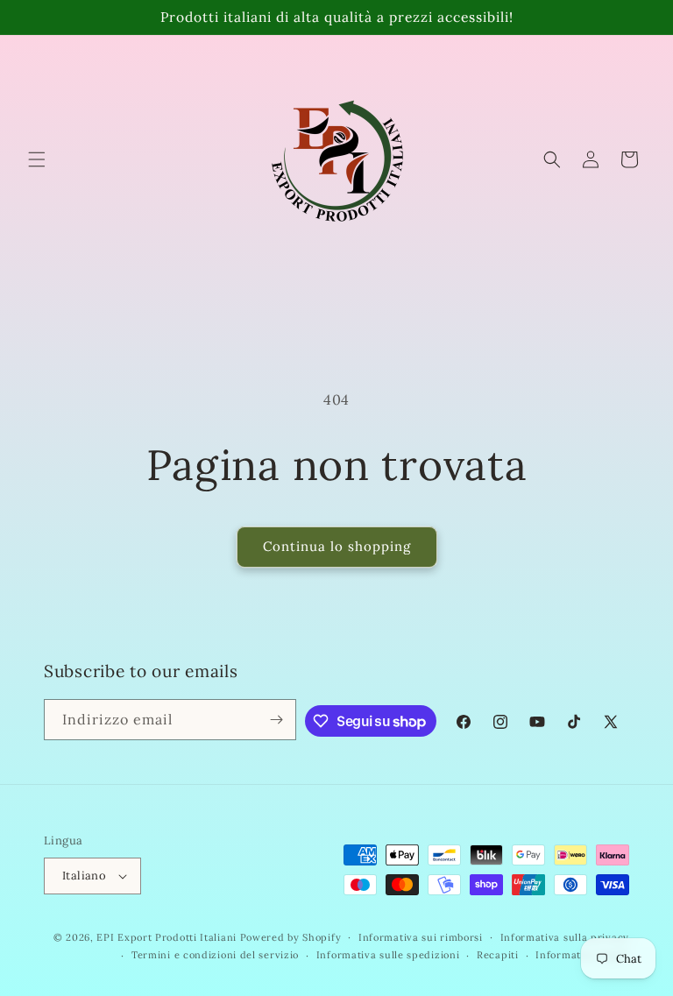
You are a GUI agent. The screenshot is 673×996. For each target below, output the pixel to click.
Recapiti (498, 955)
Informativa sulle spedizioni (388, 955)
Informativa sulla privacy (565, 937)
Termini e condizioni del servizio (215, 955)
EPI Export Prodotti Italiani (166, 937)
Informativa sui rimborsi (420, 937)
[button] (37, 159)
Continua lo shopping (337, 546)
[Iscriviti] (276, 719)
